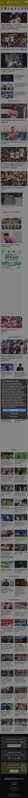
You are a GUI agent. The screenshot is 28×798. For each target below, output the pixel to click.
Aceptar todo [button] (14, 410)
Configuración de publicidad (13, 403)
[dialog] (14, 399)
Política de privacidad (11, 407)
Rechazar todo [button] (14, 413)
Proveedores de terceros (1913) (8, 394)
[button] (14, 416)
